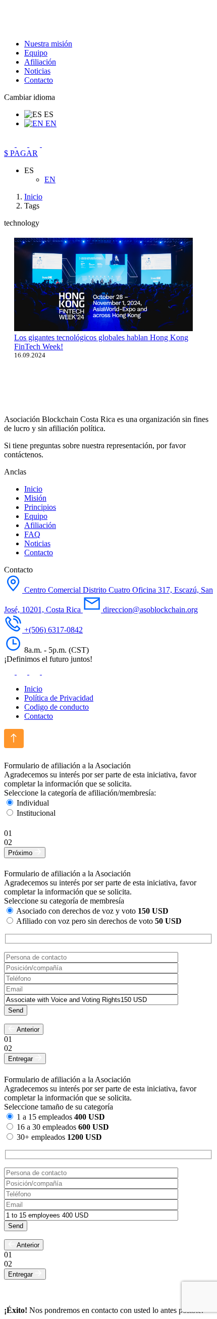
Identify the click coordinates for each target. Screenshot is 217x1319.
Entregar (21, 1059)
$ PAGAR (21, 153)
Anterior (27, 1029)
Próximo (21, 853)
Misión (35, 498)
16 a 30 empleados (63, 1127)
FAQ (32, 534)
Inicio (33, 489)
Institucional (36, 813)
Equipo (35, 52)
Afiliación (40, 62)
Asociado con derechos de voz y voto (92, 911)
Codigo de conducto (56, 707)
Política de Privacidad (58, 698)
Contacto (38, 80)
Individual (33, 803)
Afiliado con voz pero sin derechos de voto (99, 921)
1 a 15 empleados (61, 1117)
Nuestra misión (48, 43)
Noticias (37, 71)
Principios (40, 507)
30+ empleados (59, 1137)
